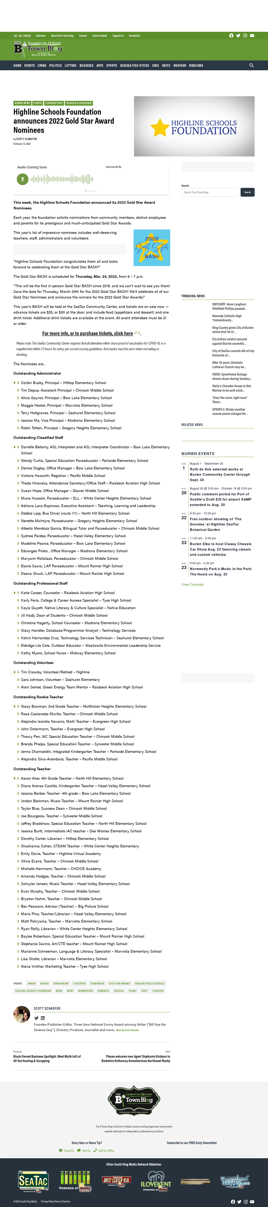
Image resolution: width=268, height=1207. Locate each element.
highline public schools (150, 983)
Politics (55, 65)
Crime (42, 65)
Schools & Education (79, 103)
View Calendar (193, 584)
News (70, 991)
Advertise (40, 35)
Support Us (118, 35)
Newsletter (134, 35)
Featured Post (54, 103)
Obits (166, 65)
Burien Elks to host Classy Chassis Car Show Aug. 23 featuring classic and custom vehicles (220, 549)
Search (185, 185)
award (32, 983)
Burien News (22, 103)
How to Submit (100, 35)
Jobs (155, 65)
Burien (44, 983)
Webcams (196, 65)
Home (17, 65)
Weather (179, 65)
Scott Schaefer (26, 139)
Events (29, 65)
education (79, 983)
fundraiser (97, 983)
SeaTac (133, 991)
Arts (100, 65)
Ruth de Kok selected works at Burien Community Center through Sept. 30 (220, 474)
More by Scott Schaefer (127, 1030)
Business (87, 65)
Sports (111, 65)
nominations (85, 991)
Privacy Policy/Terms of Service (55, 1201)
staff (144, 991)
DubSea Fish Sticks (134, 65)
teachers (158, 991)
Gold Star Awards (119, 983)
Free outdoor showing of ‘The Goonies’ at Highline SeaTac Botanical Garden (215, 524)
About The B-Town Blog (62, 35)
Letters (70, 65)
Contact (83, 35)
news (59, 991)
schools (119, 991)
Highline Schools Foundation (33, 991)
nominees (103, 991)
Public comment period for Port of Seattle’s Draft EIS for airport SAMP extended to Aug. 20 (221, 499)
